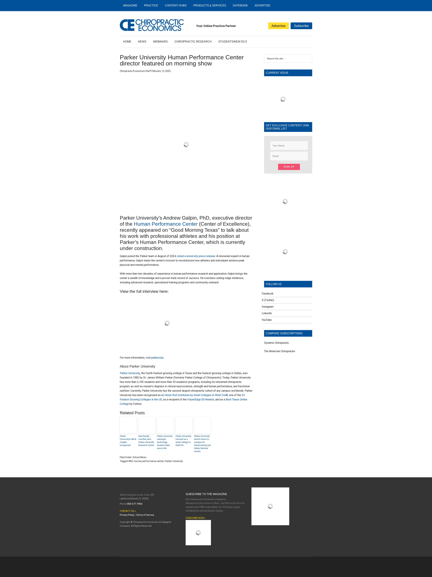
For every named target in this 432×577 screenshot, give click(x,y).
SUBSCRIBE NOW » (196, 518)
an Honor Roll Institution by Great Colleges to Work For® (194, 395)
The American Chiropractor (279, 351)
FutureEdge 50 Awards (200, 399)
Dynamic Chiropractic (276, 342)
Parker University (130, 373)
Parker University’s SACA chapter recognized (128, 440)
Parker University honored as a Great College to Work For (183, 440)
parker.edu (157, 357)
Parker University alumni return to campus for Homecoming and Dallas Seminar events (202, 444)
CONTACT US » (128, 511)
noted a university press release (196, 256)
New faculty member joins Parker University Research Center (146, 440)
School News (139, 457)
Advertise (279, 26)
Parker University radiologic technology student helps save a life (165, 442)
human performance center (149, 461)
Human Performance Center (166, 224)
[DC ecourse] (285, 271)
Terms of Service (145, 515)
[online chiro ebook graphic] (285, 221)
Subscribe (301, 26)
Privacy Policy (127, 515)
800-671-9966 (134, 503)
